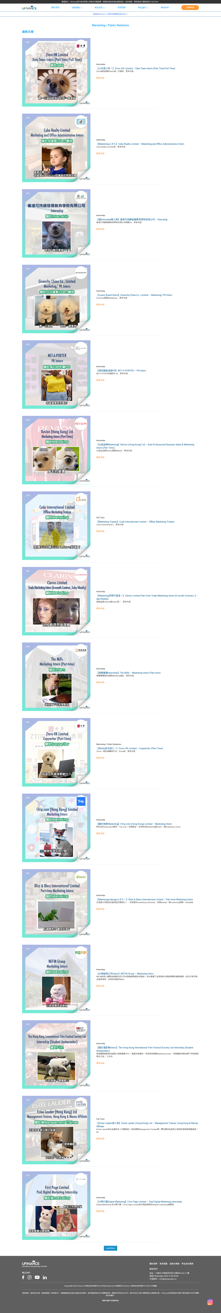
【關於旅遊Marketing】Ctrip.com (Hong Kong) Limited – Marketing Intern (134, 824)
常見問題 (121, 7)
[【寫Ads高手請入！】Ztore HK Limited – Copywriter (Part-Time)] (56, 752)
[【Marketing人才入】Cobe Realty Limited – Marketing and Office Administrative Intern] (56, 147)
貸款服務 (76, 7)
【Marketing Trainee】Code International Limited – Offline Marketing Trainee (135, 521)
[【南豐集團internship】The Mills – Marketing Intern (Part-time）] (56, 676)
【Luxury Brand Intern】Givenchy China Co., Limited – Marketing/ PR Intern (134, 295)
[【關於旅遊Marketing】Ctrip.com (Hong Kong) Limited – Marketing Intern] (56, 827)
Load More (110, 1248)
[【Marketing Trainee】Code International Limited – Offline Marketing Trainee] (56, 525)
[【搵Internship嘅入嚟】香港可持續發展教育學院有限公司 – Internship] (56, 223)
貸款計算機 (174, 1264)
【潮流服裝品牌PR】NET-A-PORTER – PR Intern (121, 370)
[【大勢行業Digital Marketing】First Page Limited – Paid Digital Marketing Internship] (56, 1205)
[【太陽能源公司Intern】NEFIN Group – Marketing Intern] (56, 978)
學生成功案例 (187, 1264)
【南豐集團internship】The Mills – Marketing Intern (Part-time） (129, 672)
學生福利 (142, 7)
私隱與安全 (115, 1300)
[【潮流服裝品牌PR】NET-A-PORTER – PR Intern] (56, 374)
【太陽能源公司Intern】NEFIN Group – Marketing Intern (125, 973)
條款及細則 (106, 1300)
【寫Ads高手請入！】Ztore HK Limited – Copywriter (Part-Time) (129, 748)
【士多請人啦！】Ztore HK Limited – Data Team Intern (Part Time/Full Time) (136, 68)
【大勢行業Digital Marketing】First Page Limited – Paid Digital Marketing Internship (139, 1201)
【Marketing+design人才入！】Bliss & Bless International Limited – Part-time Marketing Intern (144, 899)
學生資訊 (99, 7)
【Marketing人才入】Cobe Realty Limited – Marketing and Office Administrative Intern (140, 144)
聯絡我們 (165, 7)
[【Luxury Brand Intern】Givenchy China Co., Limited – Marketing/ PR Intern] (56, 298)
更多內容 (100, 78)
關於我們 (55, 7)
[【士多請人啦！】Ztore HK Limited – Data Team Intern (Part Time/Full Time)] (56, 72)
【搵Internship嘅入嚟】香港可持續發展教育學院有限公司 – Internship (131, 219)
